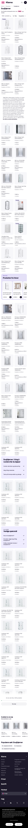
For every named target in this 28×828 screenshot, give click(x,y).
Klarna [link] (2, 6)
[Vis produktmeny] (25, 8)
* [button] (5, 40)
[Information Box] (10, 16)
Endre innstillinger (14, 820)
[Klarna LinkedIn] (11, 803)
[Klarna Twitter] (17, 803)
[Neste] (24, 289)
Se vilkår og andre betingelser (10, 119)
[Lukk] (25, 809)
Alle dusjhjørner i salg (6, 718)
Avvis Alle (9, 824)
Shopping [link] (8, 6)
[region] (14, 817)
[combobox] (22, 16)
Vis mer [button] (14, 704)
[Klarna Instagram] (24, 803)
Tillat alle (19, 824)
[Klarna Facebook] (4, 803)
